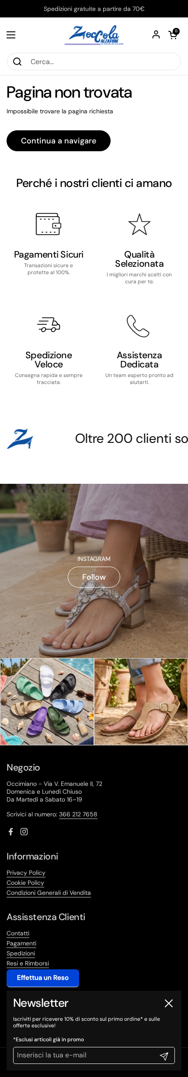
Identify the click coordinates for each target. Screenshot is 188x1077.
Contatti (18, 933)
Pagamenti (21, 943)
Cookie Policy (25, 883)
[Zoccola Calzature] (94, 35)
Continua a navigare (58, 141)
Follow (94, 577)
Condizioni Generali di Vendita (49, 893)
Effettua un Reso (43, 977)
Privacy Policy (26, 873)
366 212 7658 (78, 814)
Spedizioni (21, 953)
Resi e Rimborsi (28, 963)
